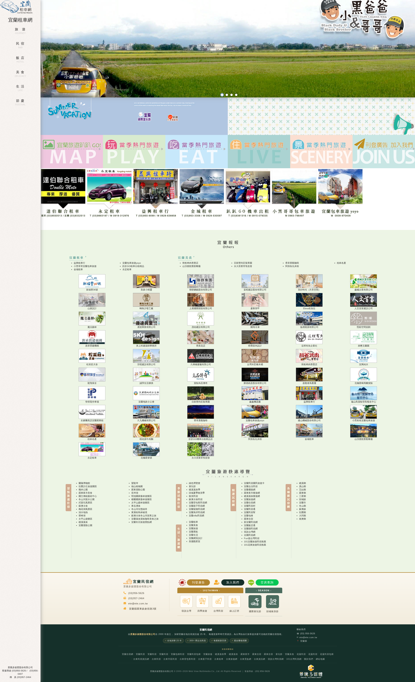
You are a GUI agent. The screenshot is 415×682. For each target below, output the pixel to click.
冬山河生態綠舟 (139, 509)
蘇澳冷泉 (83, 506)
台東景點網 (245, 659)
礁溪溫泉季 (194, 489)
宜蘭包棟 (248, 515)
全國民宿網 (249, 535)
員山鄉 (302, 486)
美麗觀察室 (194, 541)
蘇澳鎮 (302, 509)
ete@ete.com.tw (307, 637)
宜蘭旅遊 (193, 528)
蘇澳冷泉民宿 (195, 499)
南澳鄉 (302, 519)
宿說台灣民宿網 (276, 659)
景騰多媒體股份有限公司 (161, 671)
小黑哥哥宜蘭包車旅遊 (85, 266)
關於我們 (308, 659)
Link (72, 161)
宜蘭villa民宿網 (196, 515)
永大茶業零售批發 (243, 266)
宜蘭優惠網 (249, 489)
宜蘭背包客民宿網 (198, 502)
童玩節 (192, 486)
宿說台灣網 (249, 531)
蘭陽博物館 (84, 483)
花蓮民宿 (301, 654)
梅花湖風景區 (85, 509)
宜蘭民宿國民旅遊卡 (254, 483)
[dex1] (231, 95)
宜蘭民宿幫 (249, 512)
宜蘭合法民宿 (251, 486)
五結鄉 (302, 489)
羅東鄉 (302, 493)
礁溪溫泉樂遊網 (252, 496)
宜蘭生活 (193, 535)
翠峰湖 (82, 515)
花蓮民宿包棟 (327, 654)
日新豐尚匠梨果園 (243, 263)
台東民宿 (156, 659)
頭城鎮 (302, 499)
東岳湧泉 (135, 506)
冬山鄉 (302, 506)
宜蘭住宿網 (249, 502)
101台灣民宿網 (294, 659)
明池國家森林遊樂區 (141, 496)
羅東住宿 (248, 519)
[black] (222, 95)
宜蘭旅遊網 (249, 499)
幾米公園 (83, 489)
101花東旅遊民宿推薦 (255, 544)
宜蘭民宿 (140, 654)
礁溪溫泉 (83, 522)
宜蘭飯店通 (249, 525)
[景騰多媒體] (309, 671)
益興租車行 (79, 263)
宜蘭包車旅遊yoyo (131, 263)
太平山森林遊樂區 (140, 502)
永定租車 (126, 269)
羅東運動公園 (138, 489)
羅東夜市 (245, 654)
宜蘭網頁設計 (195, 538)
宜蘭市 (302, 502)
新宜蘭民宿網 (251, 522)
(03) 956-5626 (306, 633)
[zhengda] (227, 95)
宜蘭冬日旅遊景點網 (141, 522)
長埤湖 (134, 493)
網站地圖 (320, 659)
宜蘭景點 (193, 531)
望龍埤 (134, 483)
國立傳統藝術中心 (88, 496)
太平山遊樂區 (85, 519)
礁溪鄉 (302, 483)
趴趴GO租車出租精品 (133, 266)
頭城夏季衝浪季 (197, 493)
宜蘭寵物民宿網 (197, 509)
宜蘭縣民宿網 (251, 528)
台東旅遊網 (231, 659)
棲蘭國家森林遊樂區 (141, 499)
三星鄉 (302, 496)
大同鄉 (302, 515)
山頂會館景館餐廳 (191, 266)
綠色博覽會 (194, 483)
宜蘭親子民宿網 (197, 506)
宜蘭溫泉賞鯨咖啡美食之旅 (145, 519)
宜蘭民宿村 (249, 506)
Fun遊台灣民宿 (251, 538)
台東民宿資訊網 (141, 659)
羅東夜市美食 (85, 493)
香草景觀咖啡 (292, 263)
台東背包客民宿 (188, 659)
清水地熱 (83, 512)
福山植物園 (137, 486)
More (134, 161)
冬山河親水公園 (87, 499)
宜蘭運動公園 (85, 525)
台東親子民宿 (205, 659)
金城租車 (78, 269)
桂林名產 (341, 263)
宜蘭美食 (193, 525)
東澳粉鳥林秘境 (139, 512)
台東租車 (218, 659)
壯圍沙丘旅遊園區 (88, 486)
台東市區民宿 (170, 659)
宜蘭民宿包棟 (194, 654)
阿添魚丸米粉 (292, 266)
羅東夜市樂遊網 (252, 493)
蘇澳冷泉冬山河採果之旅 (143, 515)
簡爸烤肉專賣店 (190, 263)
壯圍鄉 (302, 512)
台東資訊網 (259, 659)
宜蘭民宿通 (249, 509)
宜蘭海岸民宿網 (197, 512)
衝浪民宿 (193, 496)
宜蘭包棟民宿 (177, 654)
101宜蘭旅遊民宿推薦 (255, 541)
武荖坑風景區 (85, 502)
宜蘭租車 (193, 522)
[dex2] (236, 95)
